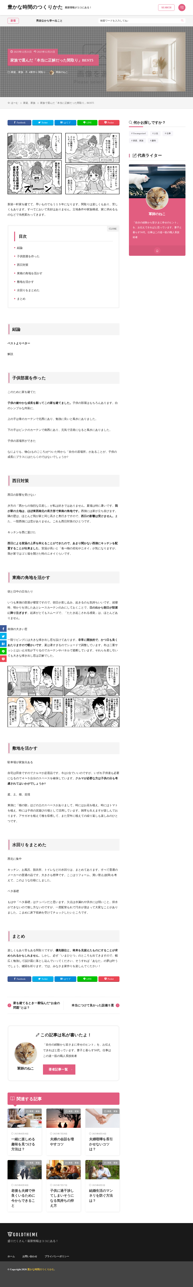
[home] (157, 250)
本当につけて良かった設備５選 (93, 1005)
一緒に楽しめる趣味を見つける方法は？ (23, 1144)
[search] (182, 20)
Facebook (21, 122)
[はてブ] (3, 643)
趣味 (155, 140)
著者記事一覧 (58, 1069)
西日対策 (21, 265)
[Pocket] (3, 658)
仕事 (170, 133)
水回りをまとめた (27, 291)
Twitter (44, 122)
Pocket (111, 122)
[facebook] (3, 628)
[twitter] (3, 636)
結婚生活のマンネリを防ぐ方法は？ (101, 1195)
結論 (19, 248)
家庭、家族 (17, 72)
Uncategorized (140, 133)
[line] (3, 651)
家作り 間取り (38, 72)
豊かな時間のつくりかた (50, 7)
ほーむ (14, 102)
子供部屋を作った (27, 257)
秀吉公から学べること (34, 20)
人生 (157, 133)
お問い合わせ (29, 1256)
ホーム (11, 1256)
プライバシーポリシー (57, 1256)
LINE (89, 122)
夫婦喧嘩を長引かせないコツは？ (101, 1144)
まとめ (20, 299)
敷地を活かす (24, 282)
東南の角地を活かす (28, 274)
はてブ (67, 122)
